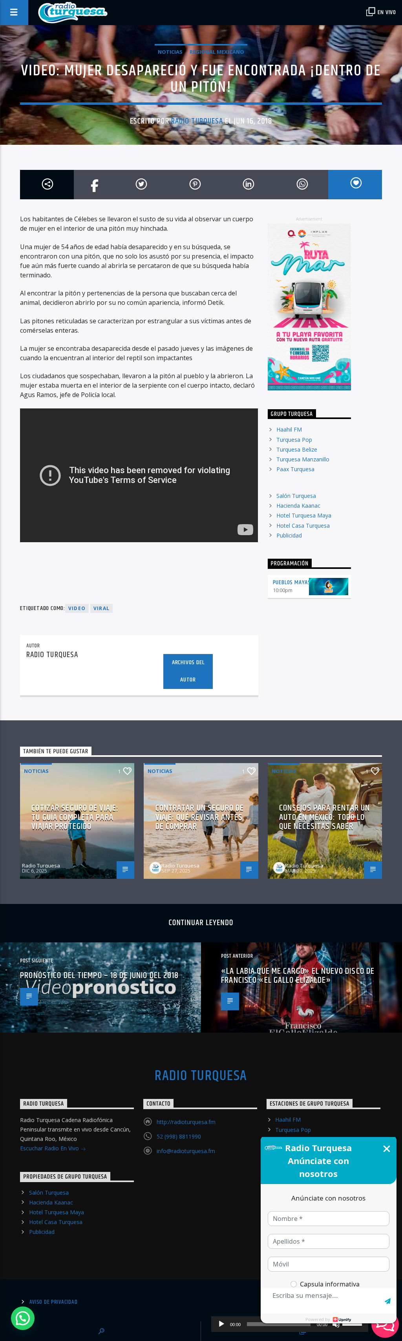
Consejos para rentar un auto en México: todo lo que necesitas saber (324, 817)
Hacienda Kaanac (298, 505)
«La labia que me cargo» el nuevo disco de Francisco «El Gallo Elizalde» (298, 976)
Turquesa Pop (294, 439)
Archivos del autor (188, 671)
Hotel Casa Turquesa (303, 525)
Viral (101, 608)
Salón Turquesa (296, 495)
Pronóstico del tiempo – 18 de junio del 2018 (99, 975)
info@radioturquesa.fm (186, 1151)
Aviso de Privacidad (53, 1302)
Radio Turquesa (197, 121)
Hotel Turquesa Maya (303, 515)
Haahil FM (289, 429)
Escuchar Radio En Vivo (50, 1148)
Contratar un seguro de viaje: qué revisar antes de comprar (199, 817)
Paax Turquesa (295, 469)
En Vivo (386, 12)
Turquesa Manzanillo (302, 459)
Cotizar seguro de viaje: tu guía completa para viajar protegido (75, 817)
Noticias (170, 51)
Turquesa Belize (296, 449)
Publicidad (289, 535)
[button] (23, 1318)
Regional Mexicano (217, 51)
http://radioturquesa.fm (186, 1122)
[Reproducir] (221, 1324)
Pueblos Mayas (292, 582)
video (77, 608)
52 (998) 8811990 (179, 1136)
